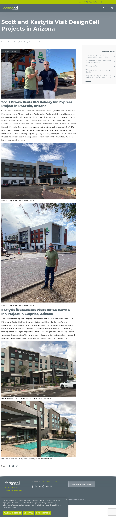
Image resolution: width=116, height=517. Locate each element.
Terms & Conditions (13, 491)
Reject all (28, 513)
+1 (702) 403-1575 (89, 2)
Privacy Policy (11, 487)
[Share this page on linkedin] (17, 466)
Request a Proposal (81, 484)
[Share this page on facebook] (9, 466)
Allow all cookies (12, 513)
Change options (43, 513)
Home (3, 42)
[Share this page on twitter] (13, 466)
